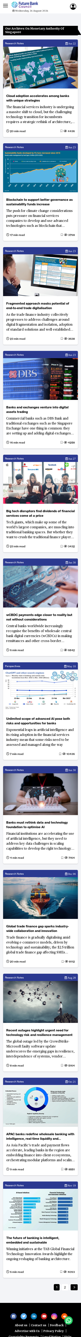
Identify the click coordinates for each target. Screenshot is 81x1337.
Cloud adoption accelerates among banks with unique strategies (37, 98)
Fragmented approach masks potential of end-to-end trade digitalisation (37, 305)
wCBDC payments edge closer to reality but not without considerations (39, 617)
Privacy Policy (53, 1333)
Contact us (38, 1327)
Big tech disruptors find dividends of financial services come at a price (40, 513)
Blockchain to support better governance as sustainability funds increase (39, 202)
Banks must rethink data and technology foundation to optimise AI (37, 824)
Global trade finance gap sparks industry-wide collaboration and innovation (37, 928)
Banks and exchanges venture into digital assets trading (37, 409)
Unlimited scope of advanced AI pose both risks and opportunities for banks (38, 721)
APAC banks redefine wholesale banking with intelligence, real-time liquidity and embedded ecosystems (40, 1136)
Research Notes (14, 43)
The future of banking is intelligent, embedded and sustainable (32, 1240)
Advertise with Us (27, 1333)
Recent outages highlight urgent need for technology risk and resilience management (39, 1032)
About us (21, 1327)
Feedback (57, 1327)
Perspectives (12, 666)
